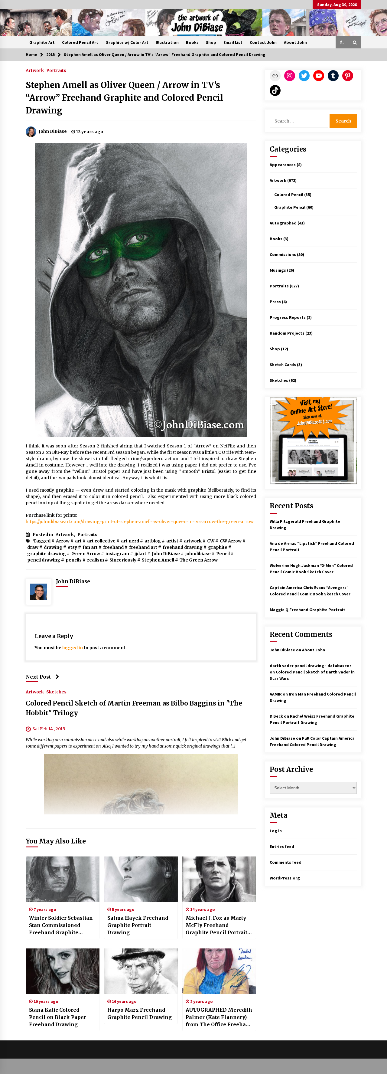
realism (95, 560)
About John (295, 42)
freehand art (143, 547)
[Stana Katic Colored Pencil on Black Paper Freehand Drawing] (62, 971)
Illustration (167, 42)
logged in (72, 647)
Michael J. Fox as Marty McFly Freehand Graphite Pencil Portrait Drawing (216, 925)
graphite (217, 547)
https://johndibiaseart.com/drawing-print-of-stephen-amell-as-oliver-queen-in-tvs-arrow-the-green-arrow (140, 521)
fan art (90, 547)
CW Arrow (231, 541)
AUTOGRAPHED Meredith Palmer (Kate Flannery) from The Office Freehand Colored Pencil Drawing (219, 1017)
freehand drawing (183, 547)
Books (192, 42)
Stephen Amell (158, 560)
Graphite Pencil (289, 207)
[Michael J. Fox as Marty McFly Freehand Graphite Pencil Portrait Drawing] (219, 879)
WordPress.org (285, 878)
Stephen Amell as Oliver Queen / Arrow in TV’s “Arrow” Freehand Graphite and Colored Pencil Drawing (124, 98)
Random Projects (287, 333)
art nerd (130, 541)
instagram (117, 553)
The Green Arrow (199, 560)
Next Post (38, 677)
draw (32, 547)
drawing (53, 547)
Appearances (283, 164)
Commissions (283, 254)
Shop (211, 42)
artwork (193, 541)
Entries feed (282, 846)
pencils (74, 560)
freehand (113, 547)
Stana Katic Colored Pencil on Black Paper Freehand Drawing (57, 1017)
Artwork (35, 70)
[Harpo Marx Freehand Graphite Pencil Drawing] (141, 971)
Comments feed (285, 862)
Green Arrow (85, 553)
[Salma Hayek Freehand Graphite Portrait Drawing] (141, 879)
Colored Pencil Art (80, 42)
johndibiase (198, 553)
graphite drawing (46, 553)
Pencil (223, 553)
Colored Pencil (288, 194)
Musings (278, 270)
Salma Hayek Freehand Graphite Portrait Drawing (137, 925)
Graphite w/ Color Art (127, 42)
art (78, 541)
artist (172, 541)
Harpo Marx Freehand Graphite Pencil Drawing (139, 1013)
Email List (232, 42)
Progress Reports (288, 317)
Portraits (56, 70)
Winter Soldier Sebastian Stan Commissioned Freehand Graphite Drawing (61, 925)
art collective (101, 541)
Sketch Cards (283, 364)
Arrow (63, 541)
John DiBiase (166, 553)
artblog (153, 541)
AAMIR (276, 694)
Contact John (263, 42)
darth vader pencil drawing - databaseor (310, 665)
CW (210, 541)
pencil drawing (43, 560)
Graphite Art (42, 42)
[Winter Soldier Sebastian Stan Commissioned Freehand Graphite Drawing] (62, 879)
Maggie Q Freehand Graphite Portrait (307, 609)
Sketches (56, 691)
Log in (276, 830)
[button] (342, 42)
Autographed (283, 223)
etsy (72, 547)
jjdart (140, 553)
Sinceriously (122, 560)
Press (275, 301)
